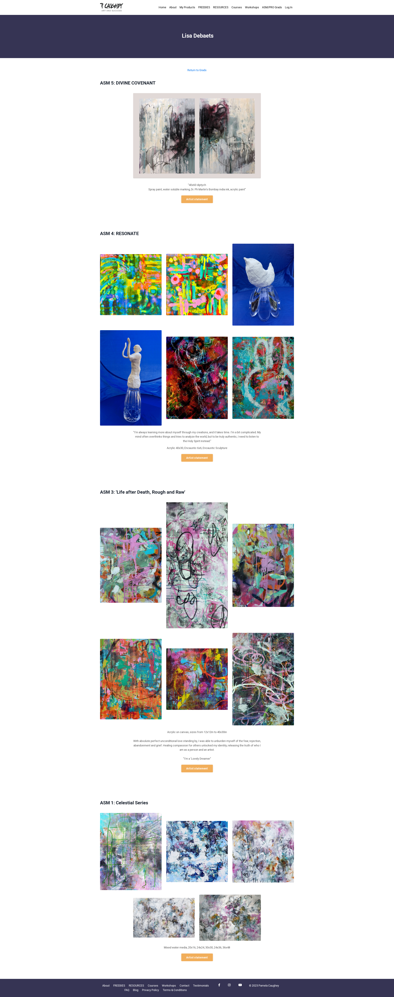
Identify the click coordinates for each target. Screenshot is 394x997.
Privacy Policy (150, 990)
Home (162, 7)
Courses (236, 7)
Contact (184, 985)
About (173, 7)
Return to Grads (197, 70)
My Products (187, 7)
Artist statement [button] (197, 199)
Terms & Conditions (175, 990)
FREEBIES (204, 7)
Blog (135, 990)
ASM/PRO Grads (272, 7)
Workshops (252, 7)
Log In (288, 7)
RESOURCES (220, 7)
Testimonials (201, 985)
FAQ (127, 990)
